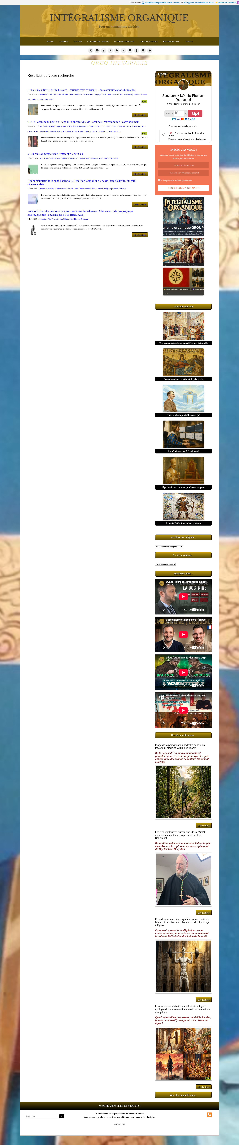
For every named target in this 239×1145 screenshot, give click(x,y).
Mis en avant (113, 94)
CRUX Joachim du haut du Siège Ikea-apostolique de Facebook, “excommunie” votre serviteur (83, 122)
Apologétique (55, 126)
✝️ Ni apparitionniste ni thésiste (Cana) (174, 2)
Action (42, 158)
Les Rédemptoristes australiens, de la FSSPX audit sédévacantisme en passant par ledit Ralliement (180, 835)
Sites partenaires (171, 41)
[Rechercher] (61, 1116)
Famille (82, 94)
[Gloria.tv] (136, 50)
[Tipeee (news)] (149, 50)
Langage (97, 94)
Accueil (50, 41)
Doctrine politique (148, 41)
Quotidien (135, 94)
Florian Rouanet (46, 99)
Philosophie (72, 131)
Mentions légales (119, 1124)
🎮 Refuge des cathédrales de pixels (116, 2)
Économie (74, 94)
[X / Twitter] (90, 50)
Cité (50, 94)
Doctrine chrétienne (124, 41)
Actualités (44, 94)
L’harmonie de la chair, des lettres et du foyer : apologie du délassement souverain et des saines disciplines (182, 1009)
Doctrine (108, 126)
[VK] (123, 50)
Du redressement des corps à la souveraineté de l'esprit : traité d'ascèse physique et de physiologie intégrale (182, 922)
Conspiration (57, 219)
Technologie (32, 99)
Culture (66, 94)
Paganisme (62, 131)
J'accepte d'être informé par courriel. (176, 180)
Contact (189, 41)
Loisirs (104, 94)
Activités (77, 41)
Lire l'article (140, 115)
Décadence (99, 126)
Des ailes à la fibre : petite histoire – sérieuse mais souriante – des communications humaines (81, 90)
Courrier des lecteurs (98, 41)
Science (144, 94)
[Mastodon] (130, 50)
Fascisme (130, 126)
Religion (81, 131)
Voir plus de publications (183, 1095)
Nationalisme (125, 94)
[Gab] (116, 50)
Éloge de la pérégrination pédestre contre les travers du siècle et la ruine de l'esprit (180, 746)
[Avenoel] (143, 50)
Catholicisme (67, 126)
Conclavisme (72, 188)
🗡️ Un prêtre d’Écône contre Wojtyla (212, 2)
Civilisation (58, 94)
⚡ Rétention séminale (144, 2)
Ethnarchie (68, 219)
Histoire (89, 94)
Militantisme (73, 158)
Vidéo (88, 131)
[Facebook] (103, 50)
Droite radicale (119, 126)
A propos (63, 41)
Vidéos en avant (98, 131)
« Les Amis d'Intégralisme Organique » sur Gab (55, 153)
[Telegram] (110, 50)
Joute (143, 126)
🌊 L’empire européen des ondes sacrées (80, 2)
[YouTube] (97, 50)
